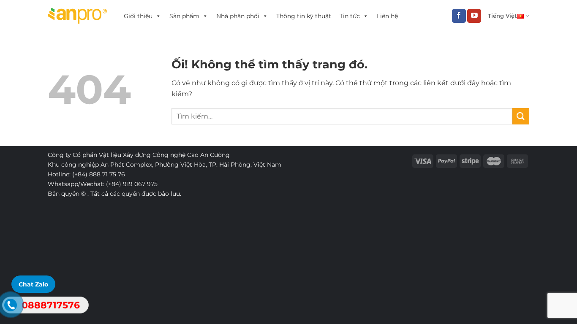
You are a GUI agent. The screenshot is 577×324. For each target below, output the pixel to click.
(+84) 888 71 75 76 (98, 174)
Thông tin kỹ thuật (303, 16)
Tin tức (350, 16)
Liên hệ (387, 16)
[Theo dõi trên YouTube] (474, 16)
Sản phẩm (184, 16)
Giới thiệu (138, 16)
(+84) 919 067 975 (132, 184)
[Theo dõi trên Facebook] (459, 16)
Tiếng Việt (502, 16)
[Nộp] (520, 116)
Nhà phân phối (237, 16)
